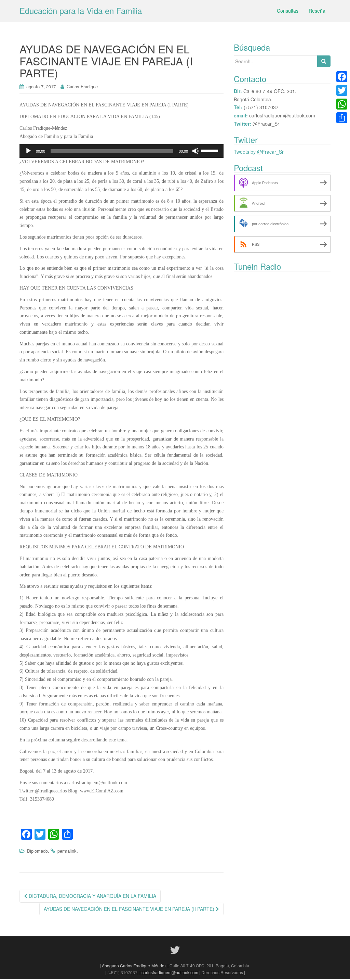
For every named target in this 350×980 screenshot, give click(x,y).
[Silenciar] (195, 151)
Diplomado (37, 851)
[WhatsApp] (342, 104)
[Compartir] (342, 118)
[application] (121, 151)
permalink (67, 851)
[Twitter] (342, 90)
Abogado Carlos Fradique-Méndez (134, 965)
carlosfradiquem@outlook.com (170, 972)
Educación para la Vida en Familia (80, 10)
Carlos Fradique (82, 86)
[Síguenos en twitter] (175, 949)
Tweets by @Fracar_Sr (259, 151)
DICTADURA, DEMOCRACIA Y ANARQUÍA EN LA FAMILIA (91, 895)
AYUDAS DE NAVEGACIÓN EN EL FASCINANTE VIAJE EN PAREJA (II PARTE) (130, 908)
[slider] (210, 150)
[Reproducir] (28, 151)
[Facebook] (342, 77)
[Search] (324, 61)
